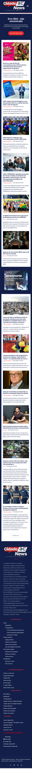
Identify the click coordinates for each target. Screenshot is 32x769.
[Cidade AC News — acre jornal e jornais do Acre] (16, 551)
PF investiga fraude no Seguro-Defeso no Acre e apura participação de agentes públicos (15, 508)
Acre (4, 219)
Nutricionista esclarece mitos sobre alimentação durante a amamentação (16, 427)
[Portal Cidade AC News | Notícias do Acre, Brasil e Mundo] (14, 6)
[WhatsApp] (21, 765)
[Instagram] (14, 765)
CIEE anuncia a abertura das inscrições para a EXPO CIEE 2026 (14, 138)
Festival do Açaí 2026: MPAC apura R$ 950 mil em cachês (16, 253)
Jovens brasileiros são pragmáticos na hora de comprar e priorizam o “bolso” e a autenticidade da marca (15, 357)
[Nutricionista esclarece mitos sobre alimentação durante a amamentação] (16, 414)
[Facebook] (10, 765)
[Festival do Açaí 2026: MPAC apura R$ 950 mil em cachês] (16, 240)
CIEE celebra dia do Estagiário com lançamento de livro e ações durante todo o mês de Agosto (15, 102)
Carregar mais (15, 535)
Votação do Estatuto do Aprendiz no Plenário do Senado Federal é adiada (15, 392)
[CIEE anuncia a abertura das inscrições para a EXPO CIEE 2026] (16, 126)
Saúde (5, 430)
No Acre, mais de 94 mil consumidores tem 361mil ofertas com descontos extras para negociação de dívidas (14, 65)
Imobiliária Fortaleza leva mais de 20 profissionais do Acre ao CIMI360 (15, 216)
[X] (17, 765)
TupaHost (20, 761)
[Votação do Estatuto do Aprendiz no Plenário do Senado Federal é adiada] (16, 380)
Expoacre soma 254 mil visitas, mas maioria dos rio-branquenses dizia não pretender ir (15, 462)
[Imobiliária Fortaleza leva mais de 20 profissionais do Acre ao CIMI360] (16, 204)
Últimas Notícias (7, 70)
